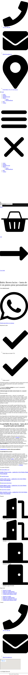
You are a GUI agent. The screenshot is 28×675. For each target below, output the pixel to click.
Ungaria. (21, 465)
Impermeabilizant (9, 100)
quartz (12, 458)
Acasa (4, 94)
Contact (4, 102)
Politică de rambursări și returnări (10, 592)
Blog (4, 101)
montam (17, 437)
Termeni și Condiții (7, 590)
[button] (14, 133)
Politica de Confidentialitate (9, 591)
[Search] (1, 206)
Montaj (4, 98)
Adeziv (7, 99)
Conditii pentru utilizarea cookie (9, 594)
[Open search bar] (0, 202)
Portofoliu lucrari (6, 96)
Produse (4, 95)
